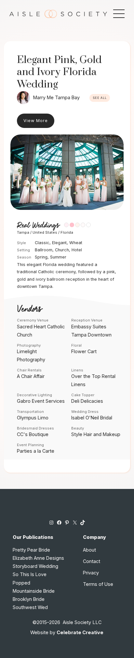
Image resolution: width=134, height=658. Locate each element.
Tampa (23, 232)
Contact (91, 561)
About (89, 550)
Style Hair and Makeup (95, 434)
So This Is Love (30, 574)
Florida (66, 232)
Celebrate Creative (80, 632)
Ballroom (43, 249)
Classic (42, 242)
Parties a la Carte (35, 451)
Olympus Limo (32, 417)
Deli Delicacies (87, 401)
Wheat (75, 242)
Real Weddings (38, 225)
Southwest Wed (30, 607)
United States (45, 232)
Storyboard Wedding (35, 566)
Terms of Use (98, 584)
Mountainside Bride (34, 591)
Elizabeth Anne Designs (38, 558)
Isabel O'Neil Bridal (91, 417)
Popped (21, 583)
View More (35, 120)
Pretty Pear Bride (31, 550)
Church (62, 249)
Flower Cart (84, 351)
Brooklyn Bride (29, 599)
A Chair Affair (31, 376)
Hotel (77, 249)
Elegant (59, 242)
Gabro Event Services (41, 401)
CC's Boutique (32, 434)
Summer (58, 257)
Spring (41, 257)
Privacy (91, 572)
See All (100, 98)
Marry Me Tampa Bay (56, 97)
